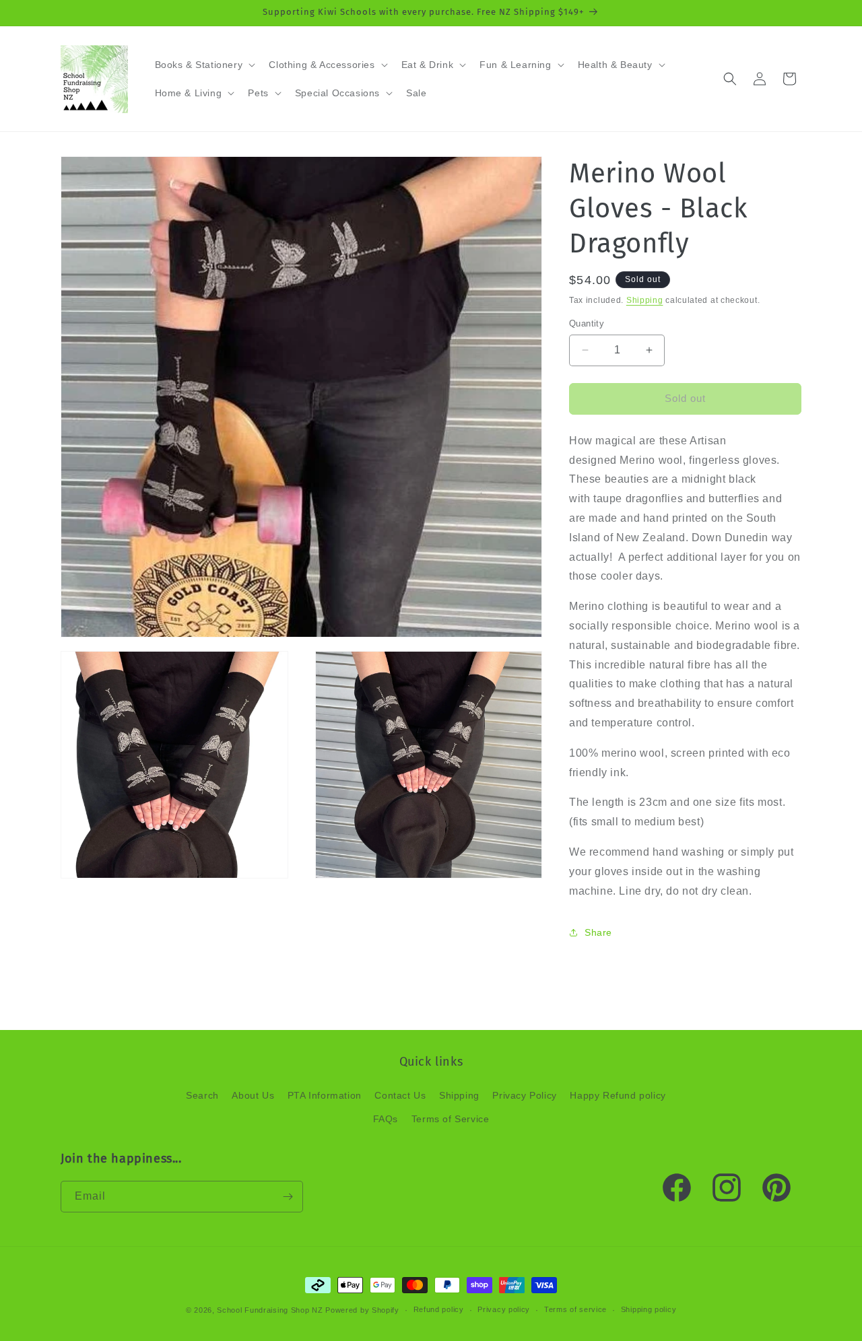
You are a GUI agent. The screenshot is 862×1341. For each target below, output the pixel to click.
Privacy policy (503, 1309)
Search (202, 1095)
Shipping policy (649, 1309)
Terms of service (575, 1309)
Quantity (586, 323)
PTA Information (325, 1095)
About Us (253, 1095)
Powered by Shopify (362, 1310)
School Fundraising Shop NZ (270, 1310)
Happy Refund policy (617, 1095)
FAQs (385, 1118)
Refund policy (438, 1309)
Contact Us (400, 1095)
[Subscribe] (287, 1196)
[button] (204, 64)
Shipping (644, 300)
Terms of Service (450, 1118)
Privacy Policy (524, 1095)
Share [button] (598, 932)
